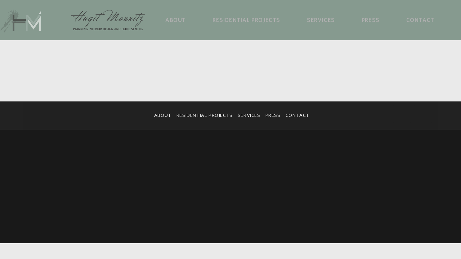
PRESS (273, 115)
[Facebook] (402, 114)
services (249, 115)
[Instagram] (423, 114)
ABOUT (162, 115)
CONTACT (297, 115)
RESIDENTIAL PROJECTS (204, 115)
